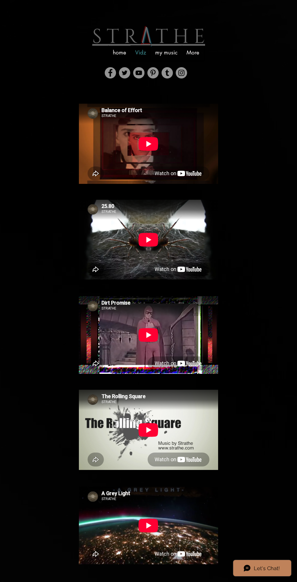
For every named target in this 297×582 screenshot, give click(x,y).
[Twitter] (124, 72)
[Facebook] (110, 72)
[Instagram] (181, 72)
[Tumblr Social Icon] (167, 72)
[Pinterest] (153, 72)
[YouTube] (138, 72)
